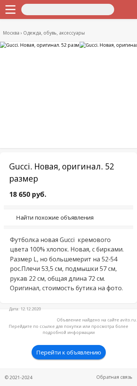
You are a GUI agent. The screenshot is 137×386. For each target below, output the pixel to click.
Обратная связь (114, 377)
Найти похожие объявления (55, 217)
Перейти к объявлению (68, 352)
